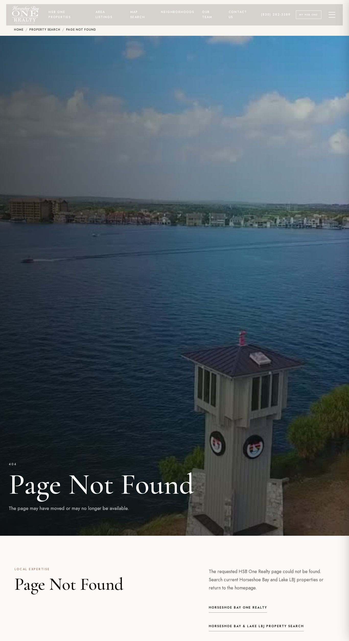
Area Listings (104, 14)
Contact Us (238, 14)
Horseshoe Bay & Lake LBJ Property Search (256, 626)
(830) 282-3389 (275, 14)
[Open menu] (332, 14)
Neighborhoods (177, 12)
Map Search (137, 14)
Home (19, 30)
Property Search (44, 30)
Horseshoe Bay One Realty (238, 607)
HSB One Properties (60, 14)
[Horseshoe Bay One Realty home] (25, 14)
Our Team (207, 14)
